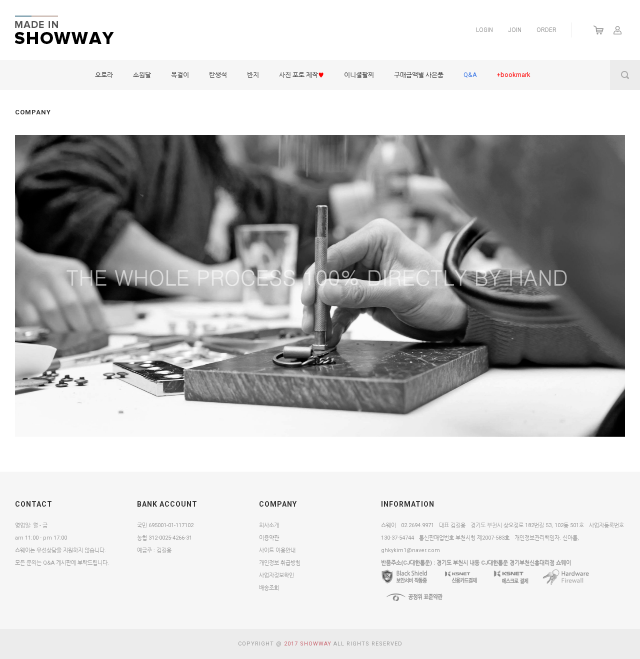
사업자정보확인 (276, 575)
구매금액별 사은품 (419, 74)
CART (599, 29)
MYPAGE (617, 29)
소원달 (142, 74)
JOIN (515, 29)
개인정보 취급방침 (279, 563)
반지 (253, 74)
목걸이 (180, 74)
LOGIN (484, 29)
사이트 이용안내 (277, 550)
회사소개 (269, 525)
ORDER (546, 29)
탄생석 (218, 74)
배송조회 (269, 588)
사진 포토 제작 (301, 74)
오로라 (104, 74)
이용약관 (269, 538)
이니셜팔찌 (359, 74)
